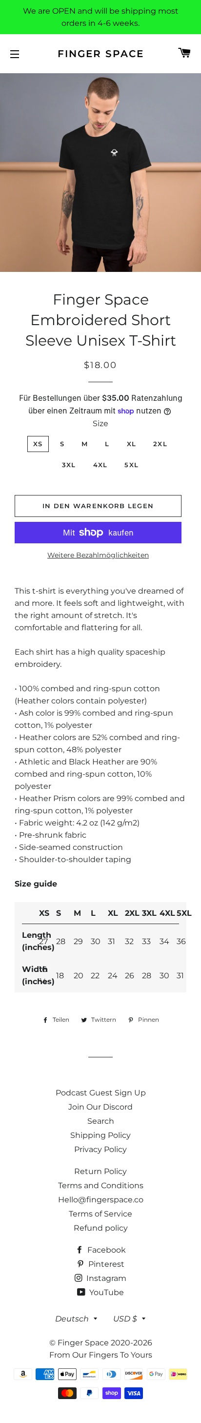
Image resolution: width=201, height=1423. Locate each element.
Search (100, 1121)
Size (100, 423)
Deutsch (72, 1318)
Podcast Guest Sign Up (101, 1092)
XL (132, 444)
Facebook (105, 1250)
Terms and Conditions (100, 1185)
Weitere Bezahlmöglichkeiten (98, 555)
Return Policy (100, 1171)
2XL (160, 444)
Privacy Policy (100, 1149)
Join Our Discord (100, 1107)
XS (38, 444)
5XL (131, 465)
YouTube (105, 1292)
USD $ (125, 1318)
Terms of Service (100, 1213)
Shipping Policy (100, 1135)
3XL (69, 465)
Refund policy (101, 1228)
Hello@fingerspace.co (100, 1199)
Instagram (105, 1278)
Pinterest (105, 1264)
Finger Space (101, 54)
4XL (100, 465)
